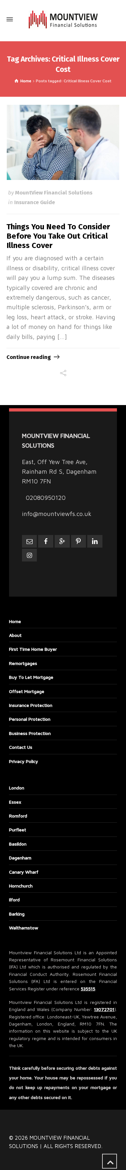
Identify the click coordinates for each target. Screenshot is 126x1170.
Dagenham (20, 857)
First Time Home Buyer (33, 649)
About (15, 635)
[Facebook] (45, 541)
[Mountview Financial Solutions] (63, 19)
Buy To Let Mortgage (31, 677)
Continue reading (28, 357)
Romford (18, 815)
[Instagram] (29, 555)
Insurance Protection (30, 705)
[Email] (29, 541)
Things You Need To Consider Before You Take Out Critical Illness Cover (58, 236)
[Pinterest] (78, 541)
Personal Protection (29, 719)
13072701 (104, 1009)
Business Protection (30, 733)
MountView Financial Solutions (53, 192)
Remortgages (23, 663)
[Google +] (62, 541)
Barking (17, 914)
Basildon (17, 844)
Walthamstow (23, 927)
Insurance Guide (34, 202)
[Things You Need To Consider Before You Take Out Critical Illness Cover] (63, 142)
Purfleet (17, 829)
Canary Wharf (23, 872)
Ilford (14, 899)
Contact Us (20, 747)
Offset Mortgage (26, 691)
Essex (15, 802)
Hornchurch (21, 885)
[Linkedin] (94, 541)
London (16, 787)
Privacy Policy (23, 761)
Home (15, 621)
